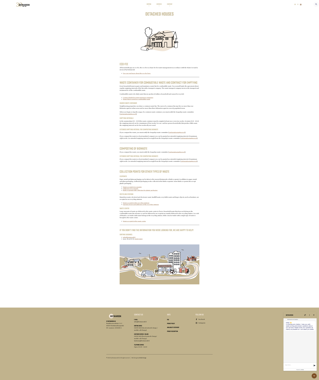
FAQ (168, 319)
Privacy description (172, 331)
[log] (300, 341)
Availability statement (173, 327)
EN (300, 4)
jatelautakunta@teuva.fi (128, 114)
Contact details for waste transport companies (138, 97)
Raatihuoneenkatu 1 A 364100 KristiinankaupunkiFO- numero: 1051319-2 (115, 326)
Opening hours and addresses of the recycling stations (141, 204)
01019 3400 (139, 239)
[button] (149, 5)
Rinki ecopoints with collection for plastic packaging (140, 190)
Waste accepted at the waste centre (134, 221)
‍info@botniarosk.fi (129, 237)
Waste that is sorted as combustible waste (136, 99)
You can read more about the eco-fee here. (137, 73)
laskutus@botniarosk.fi (142, 341)
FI (297, 4)
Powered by (300, 369)
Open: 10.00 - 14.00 (140, 347)
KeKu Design (142, 358)
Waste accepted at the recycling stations (136, 203)
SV (295, 4)
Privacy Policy (171, 323)
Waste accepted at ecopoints (132, 187)
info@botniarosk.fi (140, 322)
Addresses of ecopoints (130, 189)
